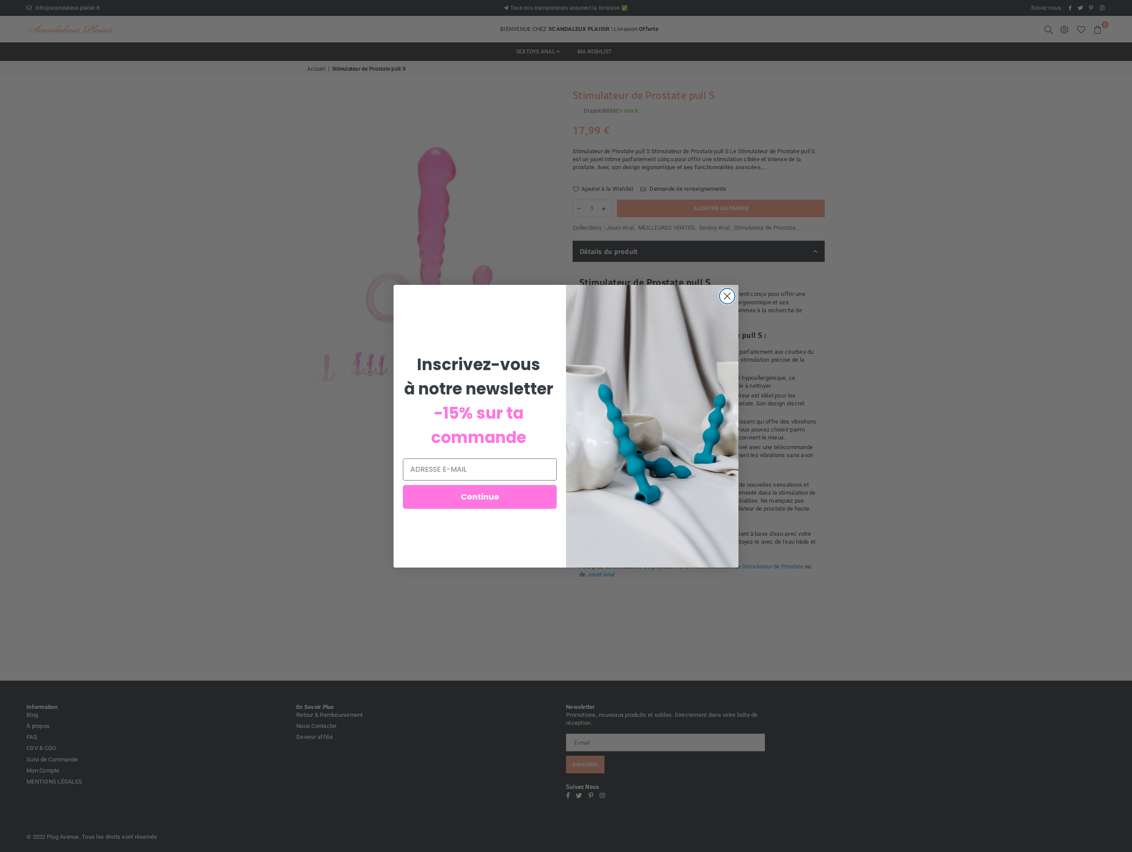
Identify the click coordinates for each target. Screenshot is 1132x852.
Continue (480, 496)
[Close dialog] (727, 296)
